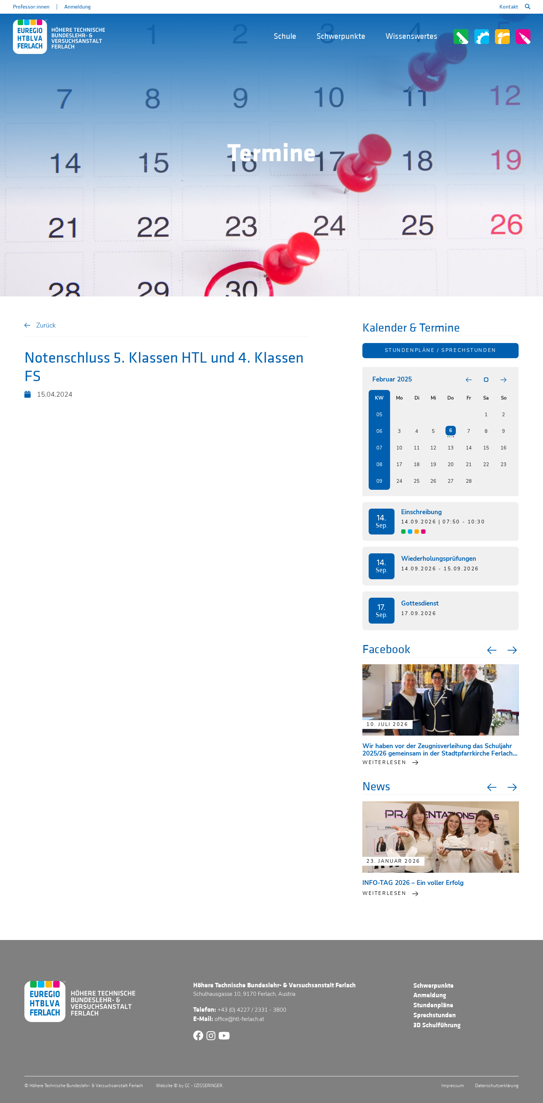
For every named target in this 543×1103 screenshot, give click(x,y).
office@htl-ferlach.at (239, 1019)
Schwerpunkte (341, 36)
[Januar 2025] (469, 379)
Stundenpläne (433, 1005)
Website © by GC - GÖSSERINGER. (189, 1086)
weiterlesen (384, 762)
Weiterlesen (384, 893)
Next (513, 650)
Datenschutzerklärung (497, 1086)
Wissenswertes (411, 36)
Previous (490, 650)
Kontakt (508, 6)
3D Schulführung (437, 1025)
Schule (285, 36)
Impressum (452, 1086)
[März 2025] (503, 379)
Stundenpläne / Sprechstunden (440, 350)
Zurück (46, 325)
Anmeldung (77, 6)
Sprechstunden (434, 1015)
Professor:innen (31, 6)
